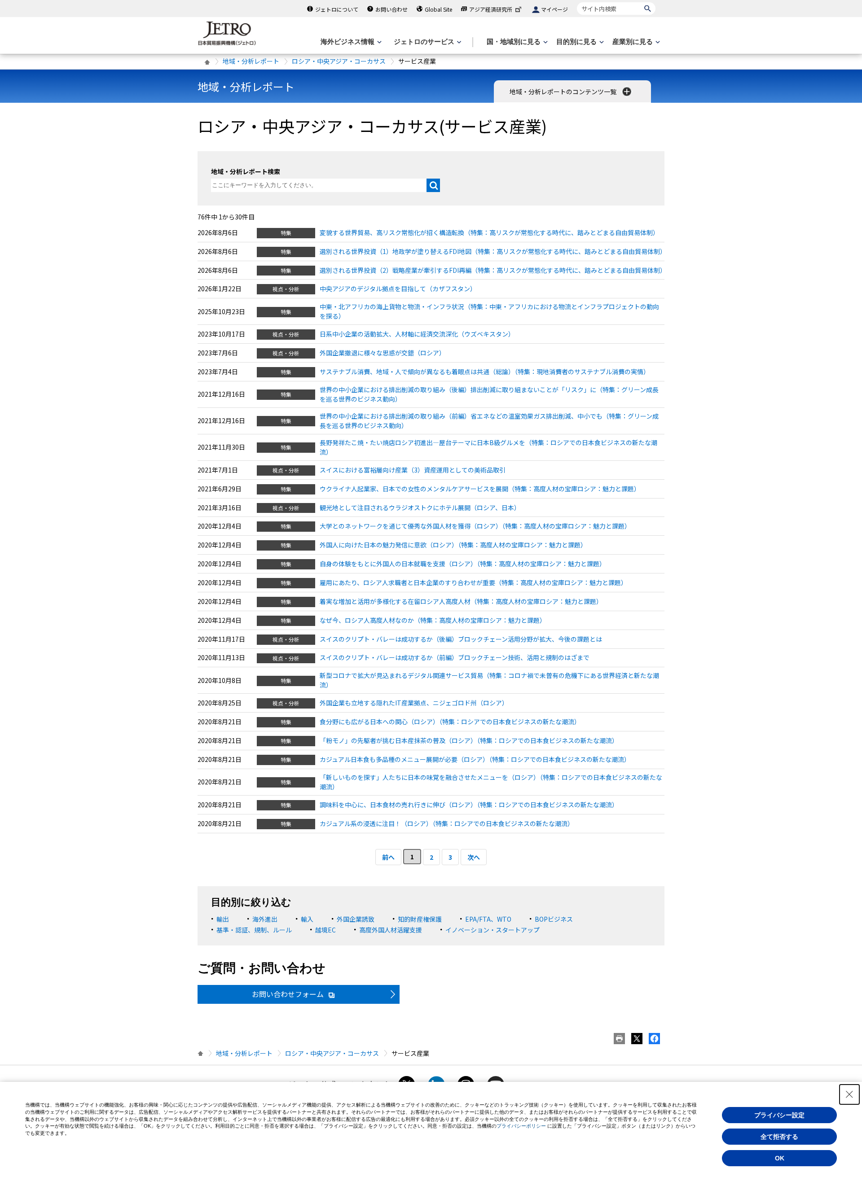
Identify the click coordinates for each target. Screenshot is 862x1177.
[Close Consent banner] (849, 1094)
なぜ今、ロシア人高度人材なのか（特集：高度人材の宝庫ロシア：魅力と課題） (433, 620)
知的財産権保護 (420, 918)
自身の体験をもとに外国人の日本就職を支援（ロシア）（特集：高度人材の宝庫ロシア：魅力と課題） (463, 563)
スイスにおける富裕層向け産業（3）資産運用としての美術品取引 (413, 469)
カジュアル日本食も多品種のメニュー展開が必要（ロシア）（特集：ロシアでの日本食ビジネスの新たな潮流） (475, 759)
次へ (473, 857)
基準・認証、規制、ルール (254, 929)
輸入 (307, 918)
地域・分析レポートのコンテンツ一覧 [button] (564, 91)
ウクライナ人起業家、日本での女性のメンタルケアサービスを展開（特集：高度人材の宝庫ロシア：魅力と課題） (480, 488)
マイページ (554, 9)
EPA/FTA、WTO (488, 918)
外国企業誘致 (355, 918)
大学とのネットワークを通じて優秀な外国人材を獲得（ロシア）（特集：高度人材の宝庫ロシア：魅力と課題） (475, 525)
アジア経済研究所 (490, 9)
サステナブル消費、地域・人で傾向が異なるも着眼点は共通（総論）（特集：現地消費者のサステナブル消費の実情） (485, 371)
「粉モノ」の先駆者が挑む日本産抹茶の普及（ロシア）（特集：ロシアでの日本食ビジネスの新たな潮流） (469, 740)
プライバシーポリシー (521, 1126)
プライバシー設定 (779, 1115)
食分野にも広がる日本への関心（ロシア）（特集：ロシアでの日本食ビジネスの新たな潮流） (450, 721)
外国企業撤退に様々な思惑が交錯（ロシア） (382, 352)
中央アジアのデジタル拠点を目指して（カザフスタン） (398, 288)
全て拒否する (779, 1136)
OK (779, 1158)
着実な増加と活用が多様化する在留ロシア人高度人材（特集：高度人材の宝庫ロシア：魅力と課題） (461, 601)
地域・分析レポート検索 (245, 171)
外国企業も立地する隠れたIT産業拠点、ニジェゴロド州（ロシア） (414, 702)
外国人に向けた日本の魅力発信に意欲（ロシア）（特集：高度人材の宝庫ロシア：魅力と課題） (453, 544)
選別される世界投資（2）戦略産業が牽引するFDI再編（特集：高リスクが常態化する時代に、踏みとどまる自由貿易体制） (493, 270)
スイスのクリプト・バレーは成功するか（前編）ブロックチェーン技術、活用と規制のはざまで (454, 657)
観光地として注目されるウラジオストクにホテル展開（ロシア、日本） (420, 507)
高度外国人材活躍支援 (390, 929)
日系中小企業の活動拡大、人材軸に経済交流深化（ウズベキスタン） (417, 333)
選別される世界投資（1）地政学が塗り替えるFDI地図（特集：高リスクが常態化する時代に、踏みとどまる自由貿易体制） (493, 251)
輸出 (222, 918)
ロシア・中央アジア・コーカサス (339, 61)
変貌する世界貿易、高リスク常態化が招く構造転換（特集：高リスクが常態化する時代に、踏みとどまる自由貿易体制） (489, 232)
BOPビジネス (554, 918)
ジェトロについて (336, 9)
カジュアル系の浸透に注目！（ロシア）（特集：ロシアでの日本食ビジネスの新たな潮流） (447, 823)
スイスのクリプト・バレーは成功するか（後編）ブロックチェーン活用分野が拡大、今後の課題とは (461, 638)
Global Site (438, 9)
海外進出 (264, 918)
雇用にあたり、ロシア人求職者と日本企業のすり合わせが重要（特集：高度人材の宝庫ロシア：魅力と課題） (473, 582)
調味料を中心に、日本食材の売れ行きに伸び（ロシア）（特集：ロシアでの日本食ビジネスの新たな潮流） (469, 804)
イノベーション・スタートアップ (492, 929)
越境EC (325, 929)
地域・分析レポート (251, 61)
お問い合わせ (391, 9)
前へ (388, 857)
